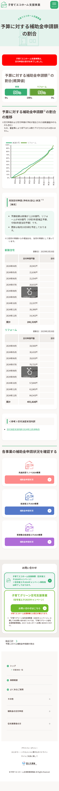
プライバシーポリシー (29, 748)
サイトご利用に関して (29, 756)
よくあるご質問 (16, 689)
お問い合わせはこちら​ (29, 608)
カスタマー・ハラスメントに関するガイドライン (29, 752)
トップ (13, 665)
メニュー (54, 6)
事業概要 (14, 680)
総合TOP (9, 640)
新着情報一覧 (18, 670)
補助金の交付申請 (15, 711)
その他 (10, 698)
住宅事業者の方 (14, 723)
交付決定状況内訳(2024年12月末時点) (23, 429)
